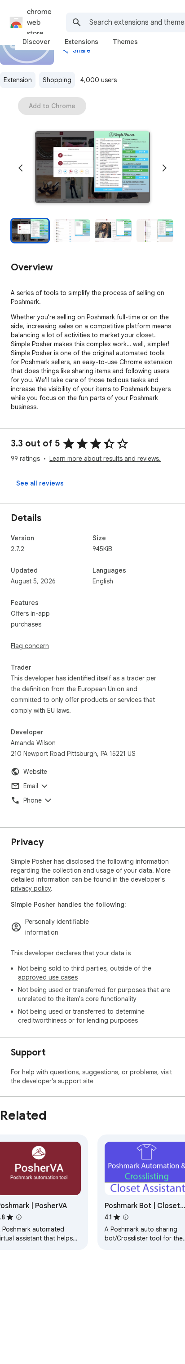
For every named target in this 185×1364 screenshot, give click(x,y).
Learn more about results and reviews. (105, 459)
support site (75, 1081)
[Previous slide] (21, 168)
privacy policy (31, 888)
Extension (18, 80)
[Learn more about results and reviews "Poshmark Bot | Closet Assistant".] (126, 1217)
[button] (92, 168)
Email (30, 786)
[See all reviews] (40, 483)
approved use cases (48, 977)
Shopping (57, 80)
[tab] (36, 42)
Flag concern (30, 646)
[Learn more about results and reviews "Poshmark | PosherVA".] (19, 1217)
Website (35, 772)
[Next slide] (164, 168)
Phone (32, 800)
